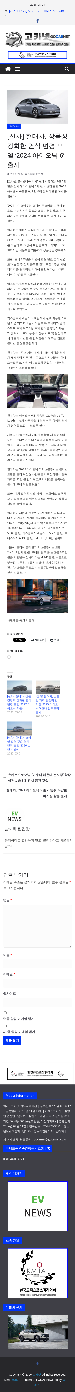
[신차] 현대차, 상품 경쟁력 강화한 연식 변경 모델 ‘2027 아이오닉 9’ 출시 (19, 702)
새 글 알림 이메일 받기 (19, 1031)
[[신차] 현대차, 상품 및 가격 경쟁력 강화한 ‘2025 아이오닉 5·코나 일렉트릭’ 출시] (48, 687)
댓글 (7, 900)
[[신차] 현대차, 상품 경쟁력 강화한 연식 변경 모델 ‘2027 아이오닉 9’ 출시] (19, 687)
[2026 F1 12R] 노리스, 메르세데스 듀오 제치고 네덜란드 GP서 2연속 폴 (38, 13)
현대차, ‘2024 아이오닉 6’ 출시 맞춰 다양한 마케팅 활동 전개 (36, 793)
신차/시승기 (14, 126)
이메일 (9, 974)
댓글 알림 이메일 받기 (18, 1018)
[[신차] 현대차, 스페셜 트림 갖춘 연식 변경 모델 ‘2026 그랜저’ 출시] (19, 728)
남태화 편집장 (35, 174)
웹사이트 (9, 993)
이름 (7, 955)
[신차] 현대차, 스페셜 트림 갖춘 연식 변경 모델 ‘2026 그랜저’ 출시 (19, 743)
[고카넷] (8, 69)
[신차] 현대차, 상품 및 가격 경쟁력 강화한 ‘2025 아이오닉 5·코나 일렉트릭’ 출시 (47, 704)
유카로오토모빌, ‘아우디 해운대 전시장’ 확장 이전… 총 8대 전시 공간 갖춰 (39, 777)
